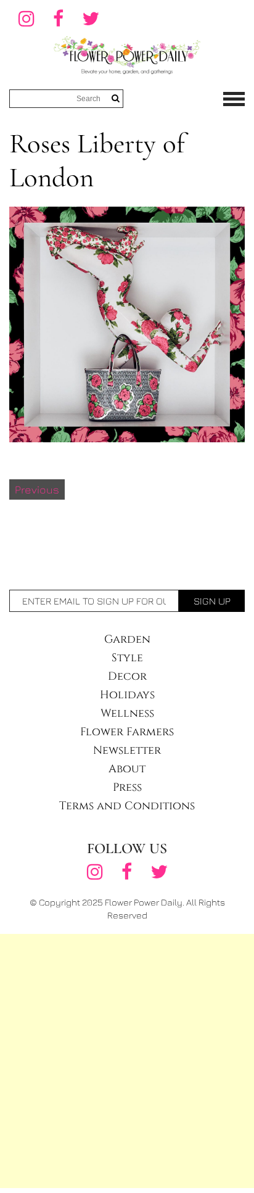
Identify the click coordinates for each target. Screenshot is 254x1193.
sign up (212, 600)
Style (127, 658)
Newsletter (127, 750)
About (127, 769)
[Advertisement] (127, 1061)
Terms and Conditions (127, 806)
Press (127, 787)
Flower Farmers (127, 732)
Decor (127, 676)
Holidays (127, 695)
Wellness (127, 713)
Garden (127, 639)
